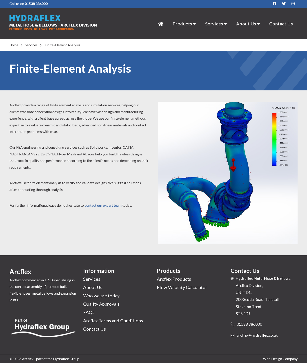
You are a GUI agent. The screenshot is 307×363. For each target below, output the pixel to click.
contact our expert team (103, 205)
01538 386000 (249, 324)
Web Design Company (280, 358)
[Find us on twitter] (284, 3)
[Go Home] (161, 23)
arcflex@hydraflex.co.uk (257, 335)
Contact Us (281, 23)
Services (214, 23)
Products (183, 23)
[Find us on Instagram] (293, 3)
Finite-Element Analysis (62, 45)
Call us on (28, 3)
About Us (246, 23)
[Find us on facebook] (274, 3)
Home (13, 45)
